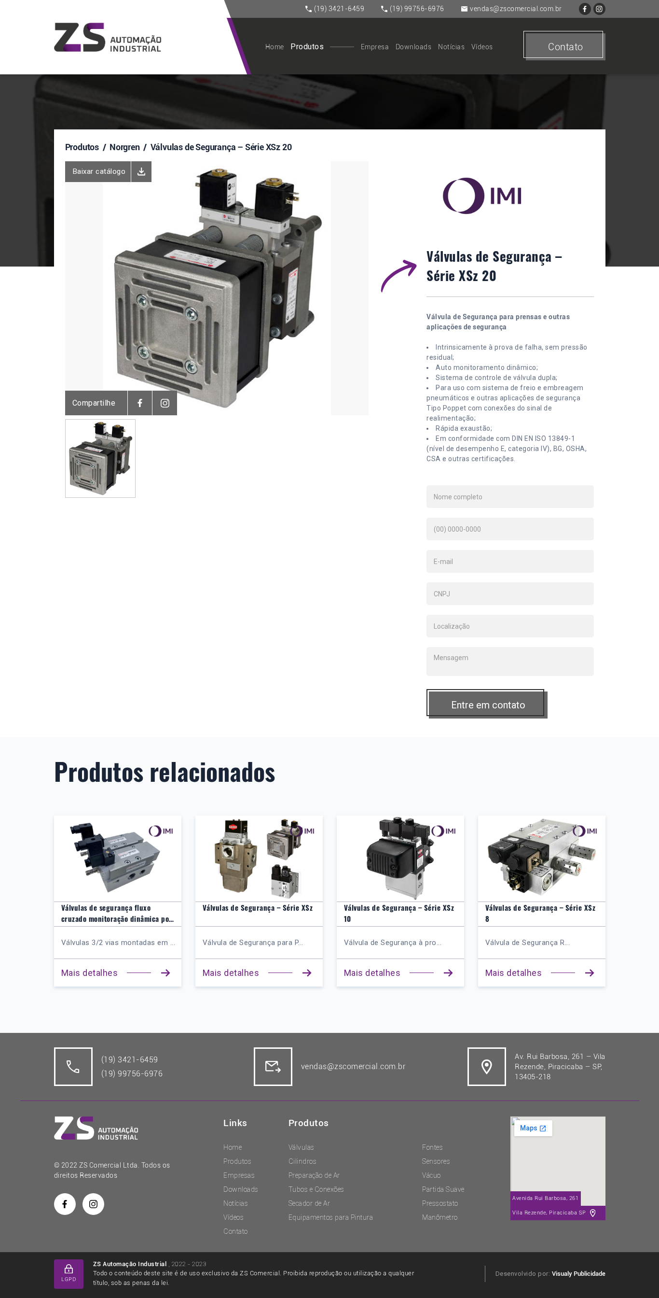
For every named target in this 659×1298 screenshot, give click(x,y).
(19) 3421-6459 (339, 9)
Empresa (375, 47)
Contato (565, 47)
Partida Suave (443, 1189)
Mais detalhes (89, 973)
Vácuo (431, 1175)
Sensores (436, 1161)
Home (274, 47)
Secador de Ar (309, 1203)
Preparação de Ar (314, 1175)
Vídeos (482, 47)
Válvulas (301, 1147)
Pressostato (440, 1203)
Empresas (239, 1175)
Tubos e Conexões (316, 1189)
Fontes (432, 1147)
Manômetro (440, 1217)
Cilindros (302, 1161)
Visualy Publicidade (578, 1273)
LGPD (68, 1279)
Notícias (451, 47)
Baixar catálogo (99, 171)
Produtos (307, 46)
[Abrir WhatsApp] (634, 1273)
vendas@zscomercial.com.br (516, 9)
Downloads (414, 47)
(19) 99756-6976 (417, 9)
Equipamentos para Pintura (330, 1217)
